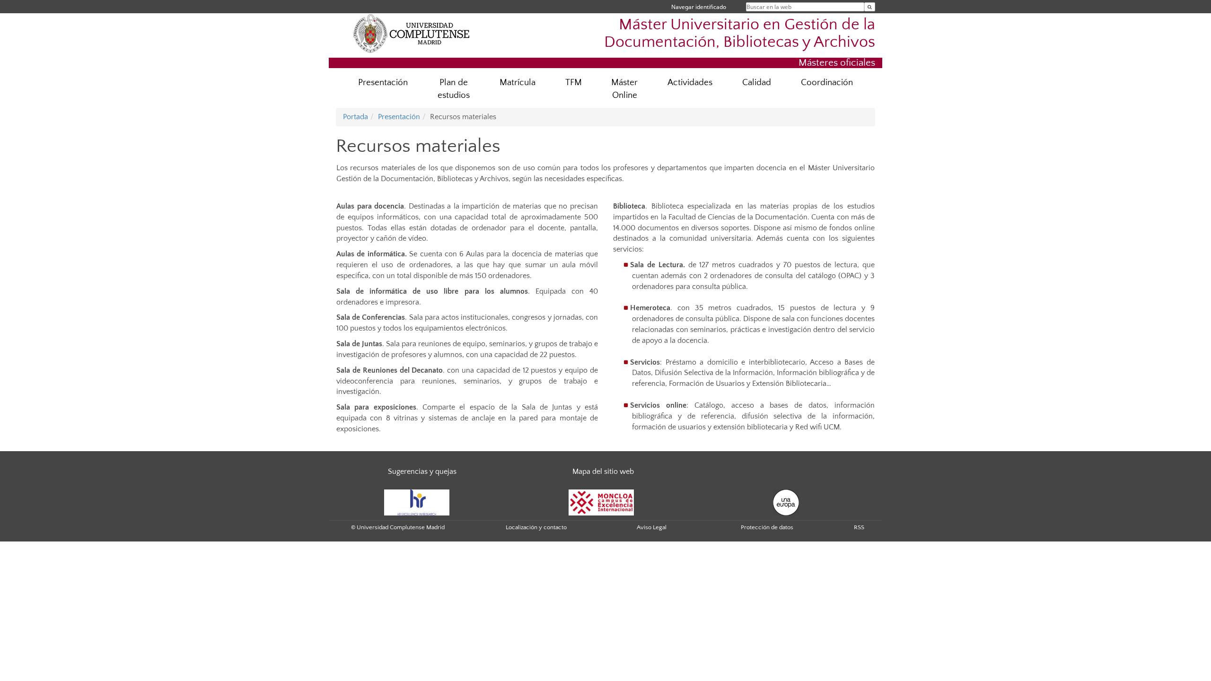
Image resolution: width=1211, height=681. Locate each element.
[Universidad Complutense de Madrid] (411, 33)
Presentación (383, 82)
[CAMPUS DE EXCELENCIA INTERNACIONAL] (601, 502)
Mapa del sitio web (603, 471)
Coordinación (827, 82)
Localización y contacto (536, 527)
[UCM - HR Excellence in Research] (416, 502)
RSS (859, 527)
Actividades (689, 82)
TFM (573, 82)
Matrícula (517, 82)
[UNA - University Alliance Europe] (786, 502)
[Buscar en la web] (869, 6)
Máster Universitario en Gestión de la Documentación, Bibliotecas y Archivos (739, 33)
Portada (355, 117)
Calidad (756, 82)
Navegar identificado (698, 7)
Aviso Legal (652, 527)
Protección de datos (767, 527)
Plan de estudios (454, 89)
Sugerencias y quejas (422, 471)
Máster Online (624, 89)
